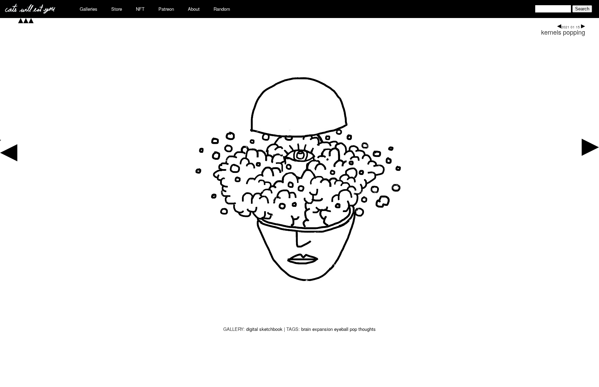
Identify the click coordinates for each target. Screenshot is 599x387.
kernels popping (563, 31)
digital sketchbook (264, 329)
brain (306, 329)
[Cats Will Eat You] (30, 12)
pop (353, 329)
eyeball (341, 329)
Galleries (88, 9)
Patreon (166, 9)
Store (116, 9)
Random (222, 9)
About (194, 9)
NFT (140, 9)
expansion (322, 329)
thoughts (367, 329)
